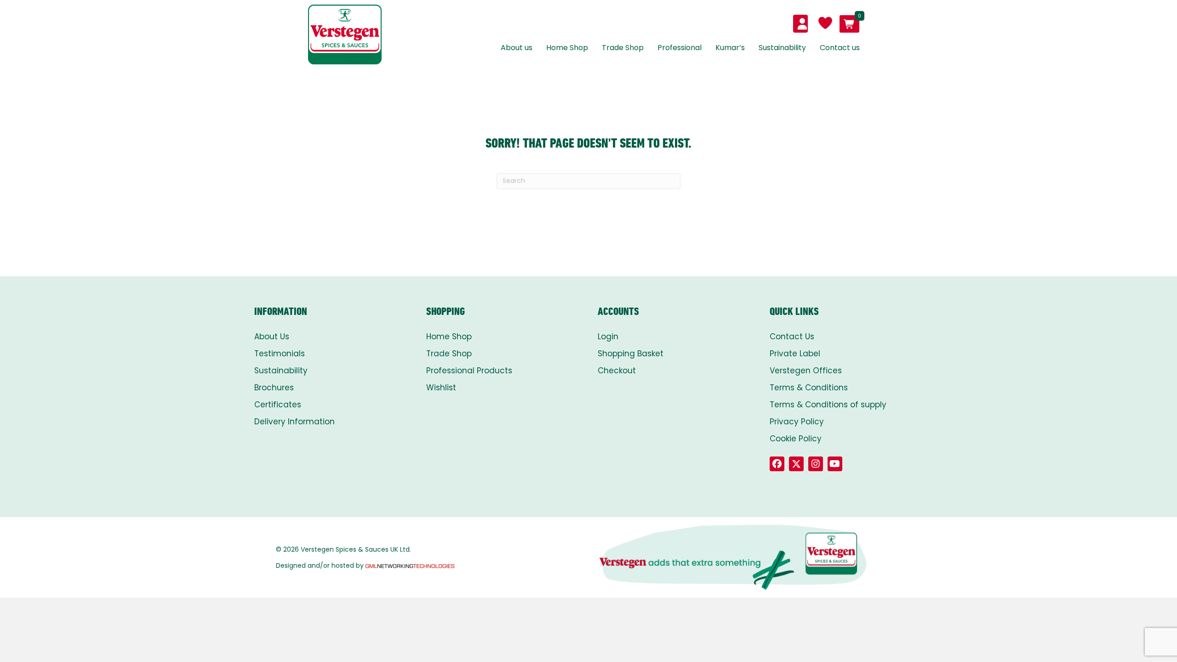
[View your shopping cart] (849, 24)
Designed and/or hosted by (320, 565)
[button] (777, 464)
